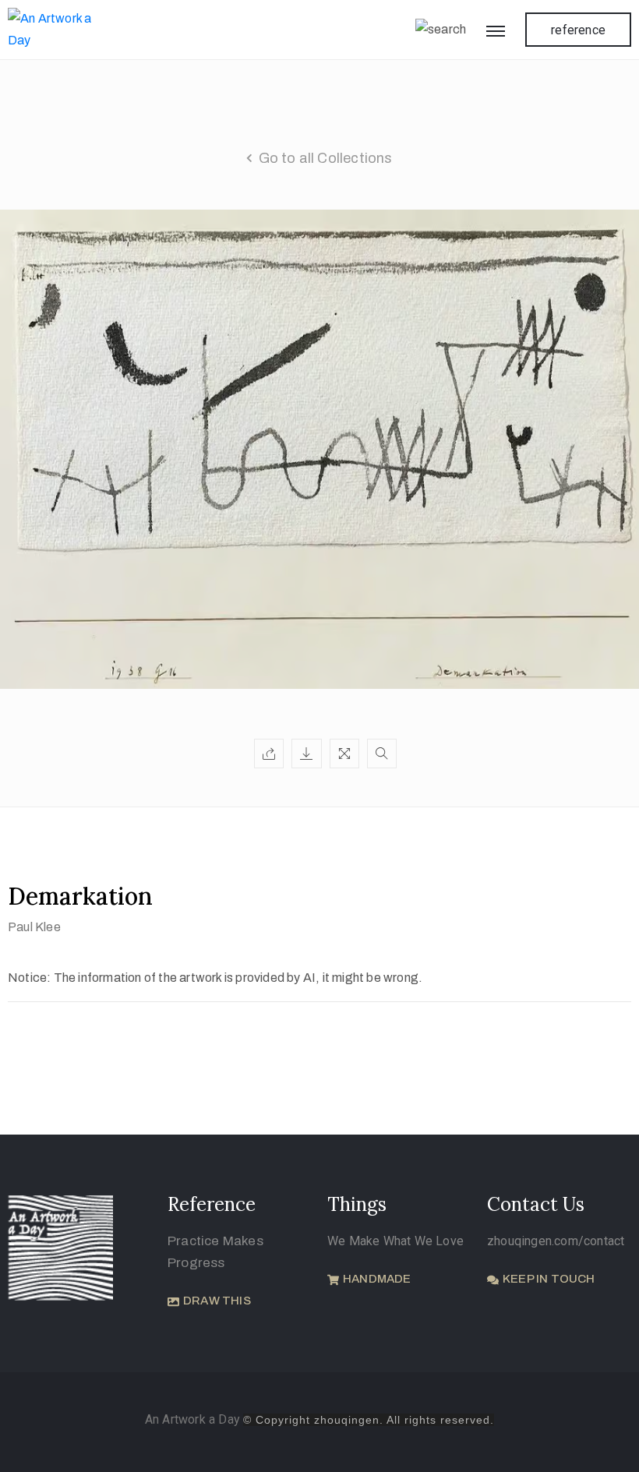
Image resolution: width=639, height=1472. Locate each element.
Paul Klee (34, 927)
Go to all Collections (326, 158)
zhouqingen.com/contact (555, 1241)
